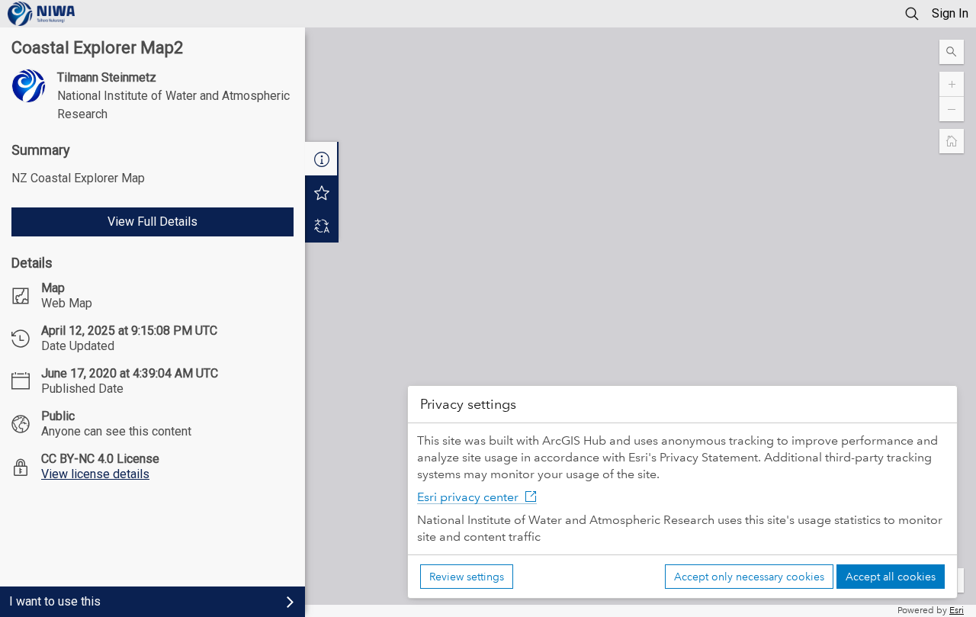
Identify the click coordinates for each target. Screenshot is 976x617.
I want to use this (55, 601)
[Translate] (322, 226)
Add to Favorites (322, 192)
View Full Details (152, 221)
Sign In (950, 13)
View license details (95, 474)
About (322, 158)
